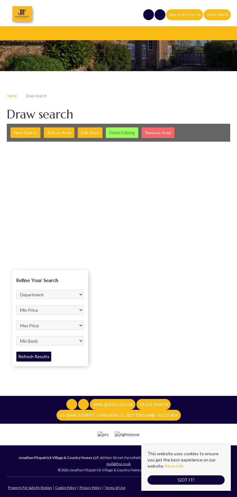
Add (59, 132)
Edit (90, 132)
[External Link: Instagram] (160, 15)
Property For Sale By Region (30, 488)
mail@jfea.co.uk (118, 464)
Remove (158, 132)
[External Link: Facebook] (149, 15)
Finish (122, 132)
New (25, 132)
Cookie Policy (65, 488)
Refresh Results (33, 356)
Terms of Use (115, 488)
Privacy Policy (90, 488)
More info (174, 466)
